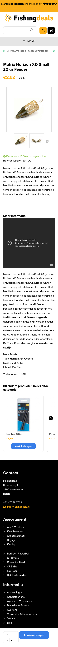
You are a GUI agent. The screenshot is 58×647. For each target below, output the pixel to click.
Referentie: (9, 160)
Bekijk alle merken (17, 575)
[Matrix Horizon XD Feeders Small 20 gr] (21, 140)
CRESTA (12, 566)
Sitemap (11, 618)
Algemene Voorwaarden (20, 601)
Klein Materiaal (15, 531)
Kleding (11, 544)
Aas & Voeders (15, 527)
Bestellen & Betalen (18, 605)
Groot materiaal (15, 535)
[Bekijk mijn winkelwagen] (51, 30)
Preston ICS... (14, 434)
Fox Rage (12, 570)
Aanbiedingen (15, 592)
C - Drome (13, 557)
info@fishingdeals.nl (18, 506)
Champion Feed (16, 562)
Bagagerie (13, 540)
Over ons (12, 609)
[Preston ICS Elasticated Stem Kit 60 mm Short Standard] (23, 414)
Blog (9, 622)
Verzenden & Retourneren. (22, 614)
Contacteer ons (16, 596)
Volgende (46, 141)
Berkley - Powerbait (18, 553)
